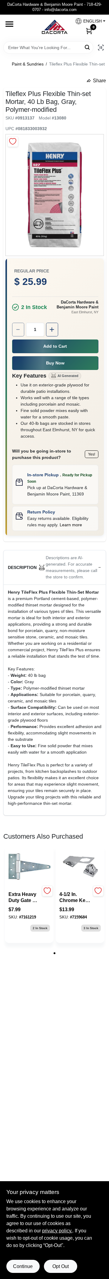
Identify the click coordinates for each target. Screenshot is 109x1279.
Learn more (71, 524)
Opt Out (60, 1266)
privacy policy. (57, 1230)
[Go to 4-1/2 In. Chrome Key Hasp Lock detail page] (80, 867)
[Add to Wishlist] (13, 141)
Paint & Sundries (28, 64)
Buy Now (55, 363)
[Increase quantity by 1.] (52, 329)
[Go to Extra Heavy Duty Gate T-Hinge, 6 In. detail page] (29, 867)
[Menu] (9, 24)
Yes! (91, 454)
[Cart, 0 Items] (89, 30)
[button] (88, 21)
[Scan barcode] (101, 47)
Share (99, 80)
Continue (23, 1266)
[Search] (87, 47)
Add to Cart (55, 346)
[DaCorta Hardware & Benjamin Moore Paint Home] (54, 28)
